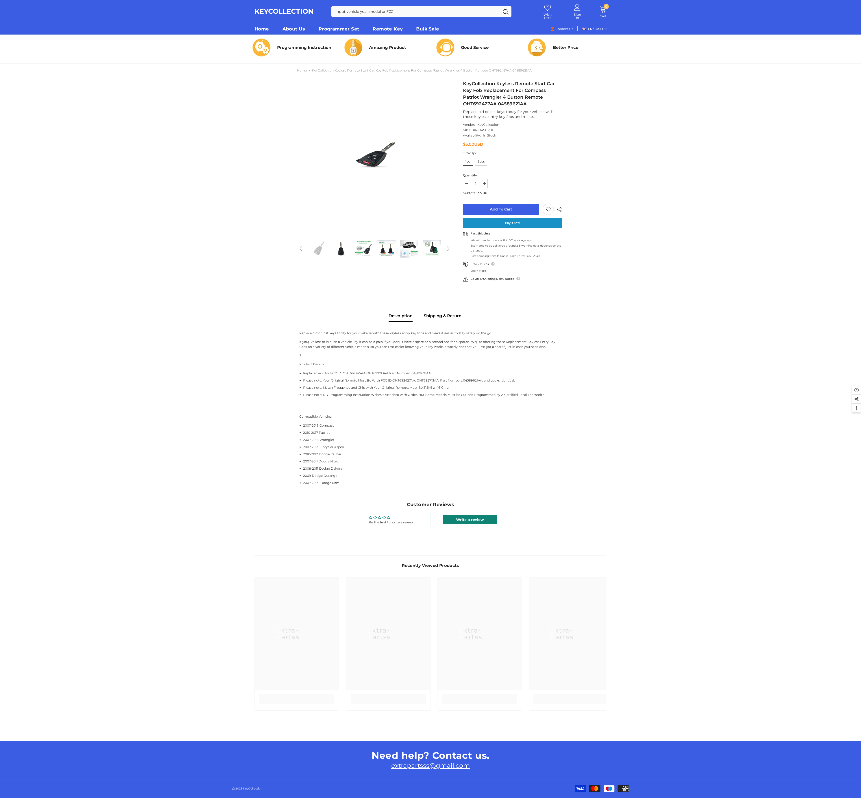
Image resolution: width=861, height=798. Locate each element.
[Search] (421, 11)
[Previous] (300, 248)
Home (302, 70)
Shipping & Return (442, 315)
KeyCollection (488, 125)
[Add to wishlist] (548, 209)
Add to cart (500, 209)
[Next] (448, 248)
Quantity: (470, 175)
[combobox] (415, 11)
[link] (476, 47)
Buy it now (512, 223)
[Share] (558, 209)
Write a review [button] (470, 520)
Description (401, 315)
